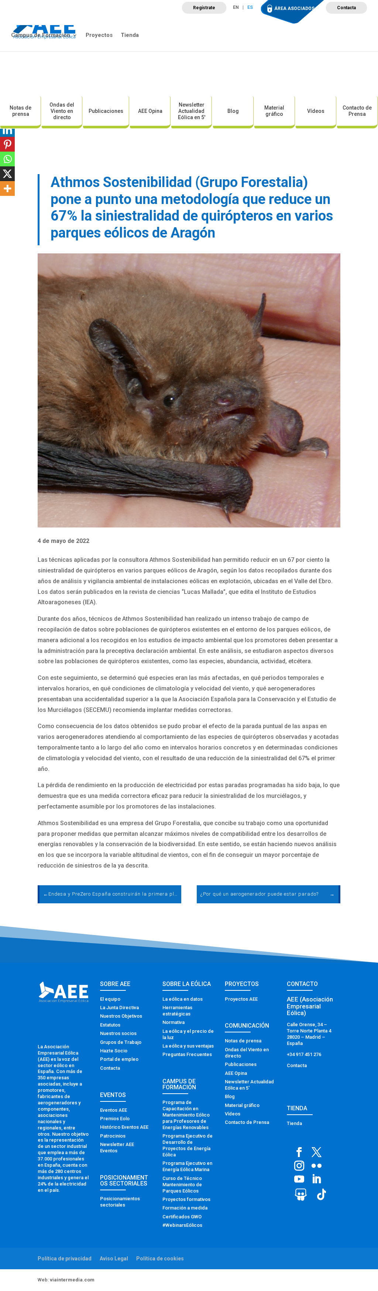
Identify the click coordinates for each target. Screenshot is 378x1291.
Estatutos (110, 1025)
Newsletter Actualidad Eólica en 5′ (191, 111)
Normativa (173, 1022)
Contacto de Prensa (357, 111)
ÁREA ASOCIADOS (294, 8)
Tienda (130, 35)
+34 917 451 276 (304, 1054)
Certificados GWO (182, 1216)
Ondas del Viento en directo (61, 111)
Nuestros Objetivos (121, 1016)
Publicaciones (106, 111)
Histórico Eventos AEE (124, 1127)
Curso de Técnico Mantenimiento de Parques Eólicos (182, 1185)
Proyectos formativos (186, 1199)
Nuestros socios (118, 1033)
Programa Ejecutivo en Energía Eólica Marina (187, 1166)
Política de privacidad (65, 1258)
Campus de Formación (40, 35)
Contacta (346, 7)
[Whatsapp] (7, 159)
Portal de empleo (119, 1059)
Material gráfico (274, 111)
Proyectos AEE (241, 999)
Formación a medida (184, 1208)
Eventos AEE (113, 1110)
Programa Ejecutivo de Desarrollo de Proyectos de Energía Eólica (187, 1145)
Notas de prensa (20, 111)
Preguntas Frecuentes (187, 1054)
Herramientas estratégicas (177, 1011)
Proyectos (99, 35)
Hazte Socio (113, 1050)
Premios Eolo (115, 1118)
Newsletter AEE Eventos (117, 1147)
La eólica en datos (182, 999)
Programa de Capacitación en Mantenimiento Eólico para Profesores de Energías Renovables (186, 1115)
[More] (7, 188)
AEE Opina (150, 111)
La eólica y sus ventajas (188, 1046)
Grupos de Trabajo (120, 1042)
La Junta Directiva (119, 1007)
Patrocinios (113, 1136)
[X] (7, 173)
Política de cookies (160, 1258)
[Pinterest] (7, 144)
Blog (233, 111)
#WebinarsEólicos (182, 1225)
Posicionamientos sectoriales (120, 1202)
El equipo (110, 999)
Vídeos (315, 111)
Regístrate (204, 7)
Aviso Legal (114, 1258)
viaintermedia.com (72, 1280)
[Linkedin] (7, 129)
